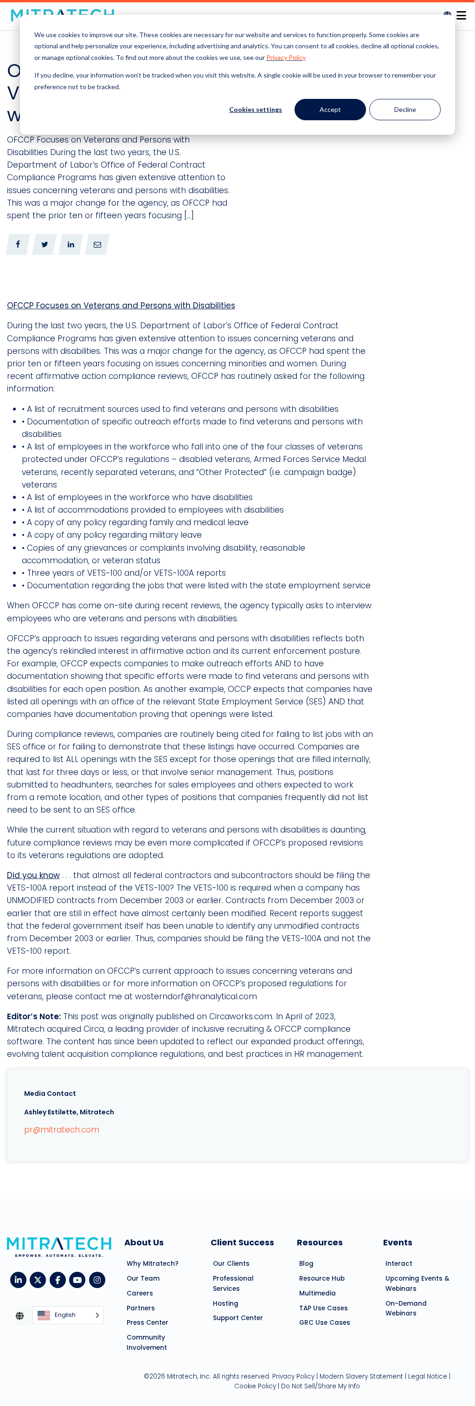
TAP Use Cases (323, 1308)
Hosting (225, 1303)
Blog (306, 1263)
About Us (144, 1242)
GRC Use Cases (324, 1322)
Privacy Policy (286, 57)
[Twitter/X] (40, 1279)
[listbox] (68, 1315)
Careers (140, 1293)
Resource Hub (322, 1278)
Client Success (242, 1242)
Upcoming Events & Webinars (417, 1283)
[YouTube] (79, 1279)
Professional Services (233, 1283)
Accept (330, 109)
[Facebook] (60, 1279)
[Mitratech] (461, 13)
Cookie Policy (255, 1386)
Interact (398, 1263)
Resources (320, 1242)
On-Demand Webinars (406, 1308)
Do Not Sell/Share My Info (320, 1386)
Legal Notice (427, 1376)
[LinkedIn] (20, 1279)
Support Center (238, 1318)
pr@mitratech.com (61, 1129)
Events (397, 1242)
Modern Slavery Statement (361, 1376)
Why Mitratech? (153, 1263)
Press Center (147, 1322)
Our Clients (231, 1263)
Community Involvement (147, 1342)
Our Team (143, 1278)
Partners (141, 1308)
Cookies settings (255, 109)
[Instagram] (99, 1279)
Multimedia (317, 1293)
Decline (405, 109)
